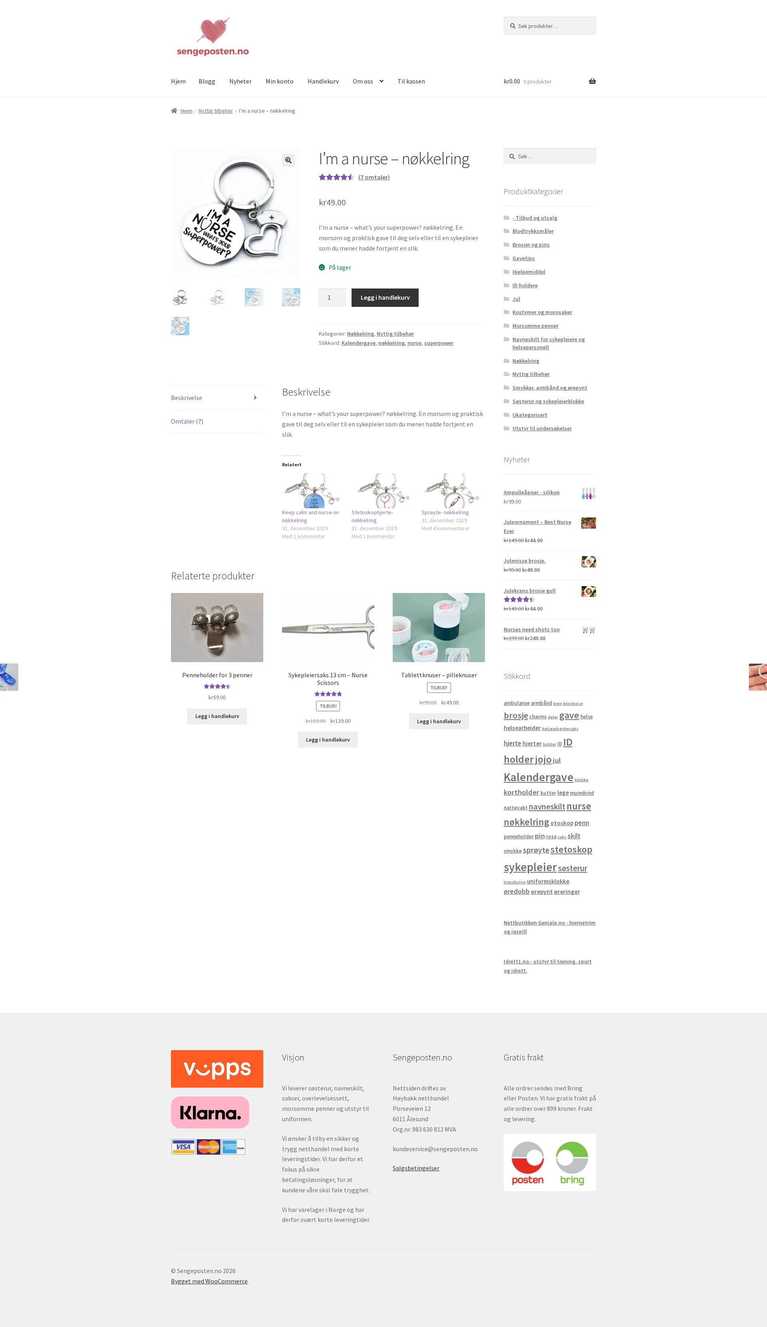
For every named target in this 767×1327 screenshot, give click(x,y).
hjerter (532, 743)
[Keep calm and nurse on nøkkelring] (313, 490)
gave (569, 715)
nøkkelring (391, 342)
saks (562, 837)
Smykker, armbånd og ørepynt (550, 387)
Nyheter (240, 81)
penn (581, 822)
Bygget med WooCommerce (209, 1281)
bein (557, 703)
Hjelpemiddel (529, 271)
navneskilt (547, 807)
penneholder (519, 836)
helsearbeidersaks (560, 728)
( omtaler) (374, 177)
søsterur (572, 868)
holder (549, 744)
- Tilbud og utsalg (535, 217)
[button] (288, 160)
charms (537, 716)
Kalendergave (359, 342)
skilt (574, 836)
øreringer (567, 891)
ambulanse (517, 703)
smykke (513, 851)
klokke (581, 779)
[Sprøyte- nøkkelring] (452, 490)
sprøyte (536, 850)
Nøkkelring (360, 333)
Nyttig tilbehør (216, 110)
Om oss (363, 81)
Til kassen (411, 81)
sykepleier (530, 866)
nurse (414, 342)
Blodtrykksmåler (533, 231)
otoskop (561, 823)
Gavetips (524, 258)
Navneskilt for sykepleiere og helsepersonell (549, 343)
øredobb (517, 891)
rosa (551, 836)
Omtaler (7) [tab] (187, 421)
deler (553, 717)
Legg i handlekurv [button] (217, 716)
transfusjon (515, 882)
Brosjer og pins (531, 244)
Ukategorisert (530, 414)
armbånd (541, 703)
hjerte (512, 743)
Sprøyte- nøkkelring (445, 512)
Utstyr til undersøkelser (542, 428)
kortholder (521, 792)
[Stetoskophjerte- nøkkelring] (382, 490)
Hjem (178, 81)
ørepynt (542, 891)
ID (559, 743)
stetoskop (571, 849)
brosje (516, 715)
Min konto (280, 81)
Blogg (207, 81)
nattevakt (516, 807)
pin (540, 835)
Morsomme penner (535, 325)
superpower (438, 342)
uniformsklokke (548, 881)
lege (563, 792)
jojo (543, 759)
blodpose (573, 703)
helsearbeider (522, 728)
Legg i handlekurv (385, 297)
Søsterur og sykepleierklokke (548, 401)
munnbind (582, 793)
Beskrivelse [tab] (186, 398)
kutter (548, 793)
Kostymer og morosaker (542, 312)
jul (557, 760)
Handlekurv (323, 81)
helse (586, 716)
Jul (516, 298)
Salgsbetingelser (416, 1168)
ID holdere (525, 285)
